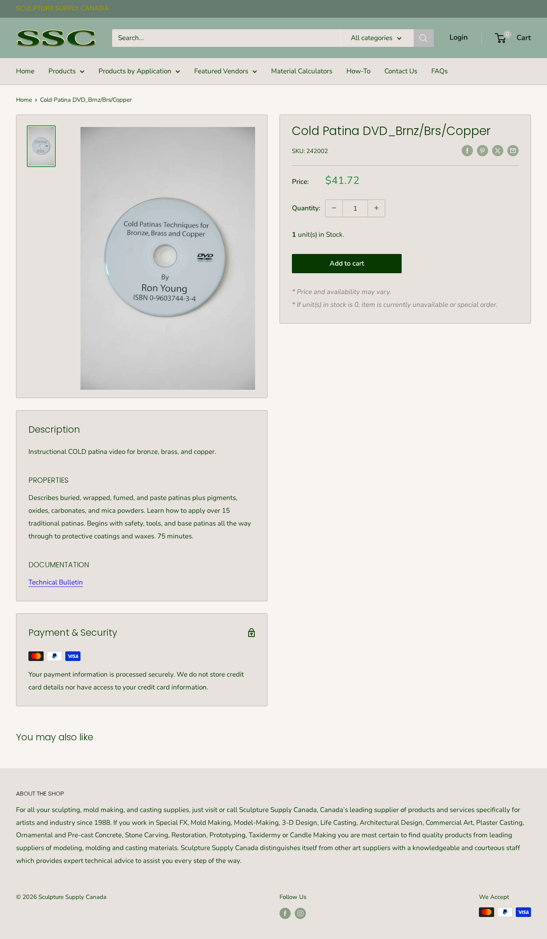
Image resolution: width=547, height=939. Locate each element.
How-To (358, 71)
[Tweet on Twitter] (497, 150)
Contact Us (400, 71)
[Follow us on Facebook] (285, 913)
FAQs (439, 71)
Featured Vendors (221, 71)
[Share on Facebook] (467, 150)
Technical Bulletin (55, 582)
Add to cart (347, 263)
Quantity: (306, 208)
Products (62, 71)
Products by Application (135, 71)
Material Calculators (301, 71)
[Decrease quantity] (334, 207)
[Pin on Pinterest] (482, 150)
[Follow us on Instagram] (300, 913)
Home (25, 71)
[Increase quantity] (376, 207)
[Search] (424, 38)
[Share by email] (513, 150)
